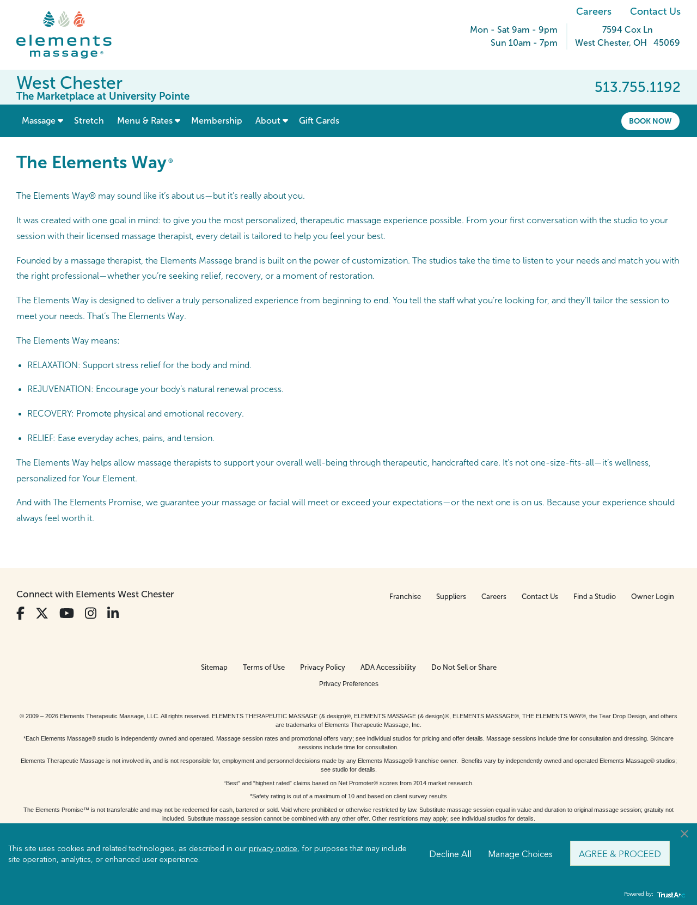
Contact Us (655, 11)
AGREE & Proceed (620, 853)
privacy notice (273, 847)
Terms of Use (264, 667)
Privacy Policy (322, 667)
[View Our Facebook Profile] (20, 613)
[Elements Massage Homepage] (72, 35)
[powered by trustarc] (669, 894)
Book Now (650, 121)
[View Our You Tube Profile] (66, 613)
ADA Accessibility (388, 667)
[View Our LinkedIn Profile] (113, 613)
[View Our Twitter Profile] (42, 613)
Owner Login (652, 596)
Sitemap (214, 667)
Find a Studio (594, 596)
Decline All (450, 853)
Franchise (405, 596)
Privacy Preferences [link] (348, 684)
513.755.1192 (638, 87)
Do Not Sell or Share (464, 667)
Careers (594, 11)
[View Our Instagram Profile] (91, 613)
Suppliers (451, 596)
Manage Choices (520, 853)
